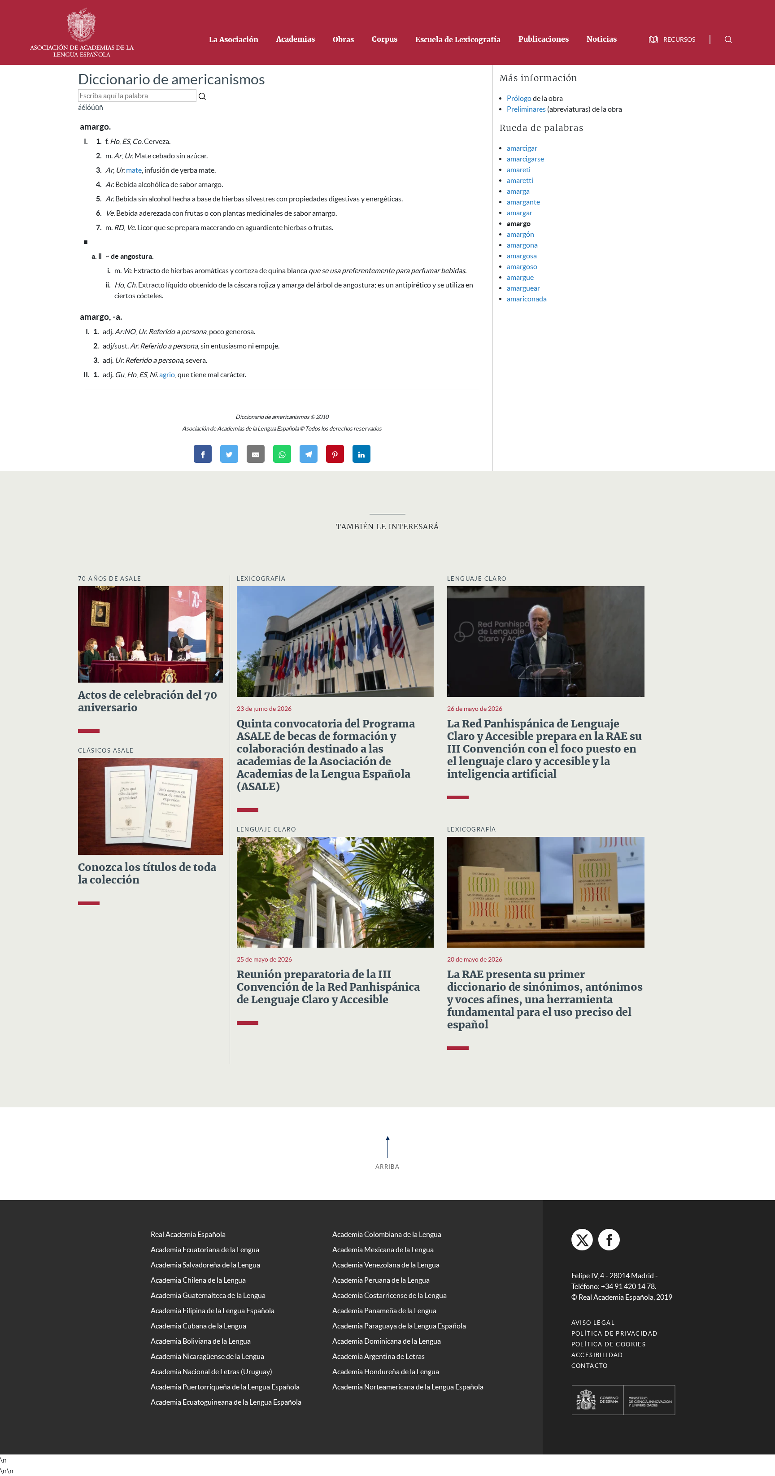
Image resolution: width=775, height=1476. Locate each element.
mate (134, 170)
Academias (295, 39)
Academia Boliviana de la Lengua (201, 1341)
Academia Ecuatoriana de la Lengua (205, 1249)
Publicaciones (543, 39)
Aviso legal (593, 1322)
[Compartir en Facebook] (203, 454)
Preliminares (526, 109)
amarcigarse (525, 159)
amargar (519, 213)
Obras (343, 40)
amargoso (522, 266)
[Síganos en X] (582, 1239)
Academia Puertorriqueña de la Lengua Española (225, 1387)
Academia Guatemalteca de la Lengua (208, 1295)
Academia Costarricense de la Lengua (389, 1295)
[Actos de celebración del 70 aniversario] (150, 634)
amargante (523, 202)
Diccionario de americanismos (171, 79)
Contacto (589, 1366)
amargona (522, 245)
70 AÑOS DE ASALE (109, 578)
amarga (518, 191)
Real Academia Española (188, 1234)
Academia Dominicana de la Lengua (386, 1341)
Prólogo (519, 98)
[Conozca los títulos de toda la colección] (150, 805)
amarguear (523, 288)
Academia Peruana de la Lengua (381, 1280)
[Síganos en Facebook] (609, 1239)
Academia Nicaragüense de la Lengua (207, 1356)
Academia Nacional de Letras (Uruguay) (211, 1371)
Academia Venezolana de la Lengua (386, 1265)
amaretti (520, 180)
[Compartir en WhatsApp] (282, 454)
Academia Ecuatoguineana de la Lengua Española (226, 1402)
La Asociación (233, 40)
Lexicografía (261, 578)
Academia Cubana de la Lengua (198, 1326)
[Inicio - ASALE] (82, 31)
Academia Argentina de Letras (378, 1356)
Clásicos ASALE (106, 750)
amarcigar (522, 148)
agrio (167, 374)
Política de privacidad (614, 1333)
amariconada (527, 299)
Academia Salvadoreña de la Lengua (205, 1265)
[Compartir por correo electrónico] (256, 454)
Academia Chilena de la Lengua (198, 1280)
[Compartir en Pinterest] (335, 454)
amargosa (522, 256)
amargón (520, 234)
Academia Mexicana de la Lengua (383, 1249)
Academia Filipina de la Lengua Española (212, 1310)
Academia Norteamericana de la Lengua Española (407, 1387)
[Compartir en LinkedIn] (361, 454)
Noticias (602, 39)
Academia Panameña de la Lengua (384, 1310)
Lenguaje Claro (477, 578)
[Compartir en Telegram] (309, 454)
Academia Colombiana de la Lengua (386, 1234)
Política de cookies (608, 1344)
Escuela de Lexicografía (458, 40)
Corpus (384, 39)
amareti (519, 169)
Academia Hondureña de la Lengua (385, 1371)
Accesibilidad (597, 1355)
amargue (520, 277)
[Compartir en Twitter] (229, 454)
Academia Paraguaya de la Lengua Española (399, 1326)
